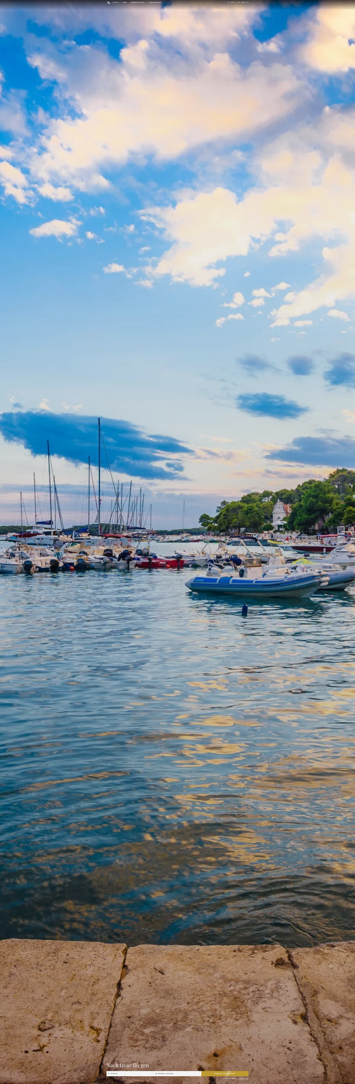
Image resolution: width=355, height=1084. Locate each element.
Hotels (115, 2)
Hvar (124, 2)
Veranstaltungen (137, 2)
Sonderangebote (155, 2)
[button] (108, 2)
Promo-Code (244, 1078)
